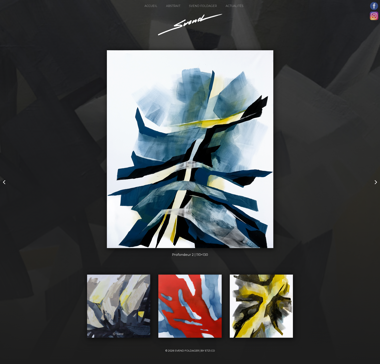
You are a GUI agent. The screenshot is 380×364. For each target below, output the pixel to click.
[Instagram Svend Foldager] (374, 16)
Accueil (150, 6)
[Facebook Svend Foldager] (374, 6)
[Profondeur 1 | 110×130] (375, 182)
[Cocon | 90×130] (4, 182)
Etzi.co (210, 350)
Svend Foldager (203, 6)
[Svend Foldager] (190, 24)
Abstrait (173, 6)
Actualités (234, 6)
